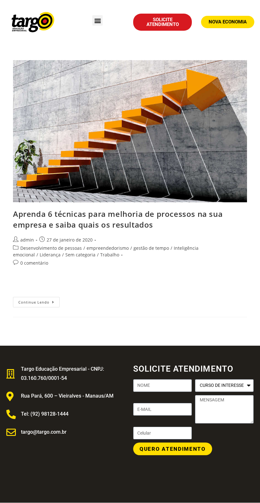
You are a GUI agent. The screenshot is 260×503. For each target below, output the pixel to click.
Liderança (50, 255)
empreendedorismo (108, 248)
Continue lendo (39, 301)
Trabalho (109, 255)
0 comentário (34, 263)
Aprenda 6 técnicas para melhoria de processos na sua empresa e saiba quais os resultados (118, 219)
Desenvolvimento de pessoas (51, 248)
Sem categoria (80, 255)
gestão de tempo (151, 248)
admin (27, 240)
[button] (97, 20)
